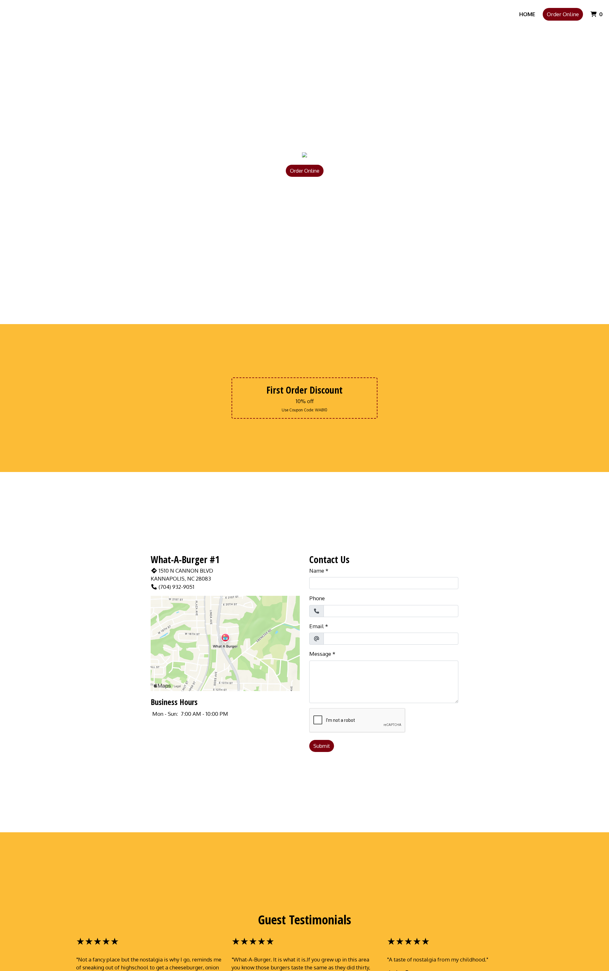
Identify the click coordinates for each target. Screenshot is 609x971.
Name (316, 570)
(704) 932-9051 (176, 586)
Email (316, 626)
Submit (321, 746)
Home (527, 14)
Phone (317, 598)
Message (320, 653)
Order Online (563, 14)
